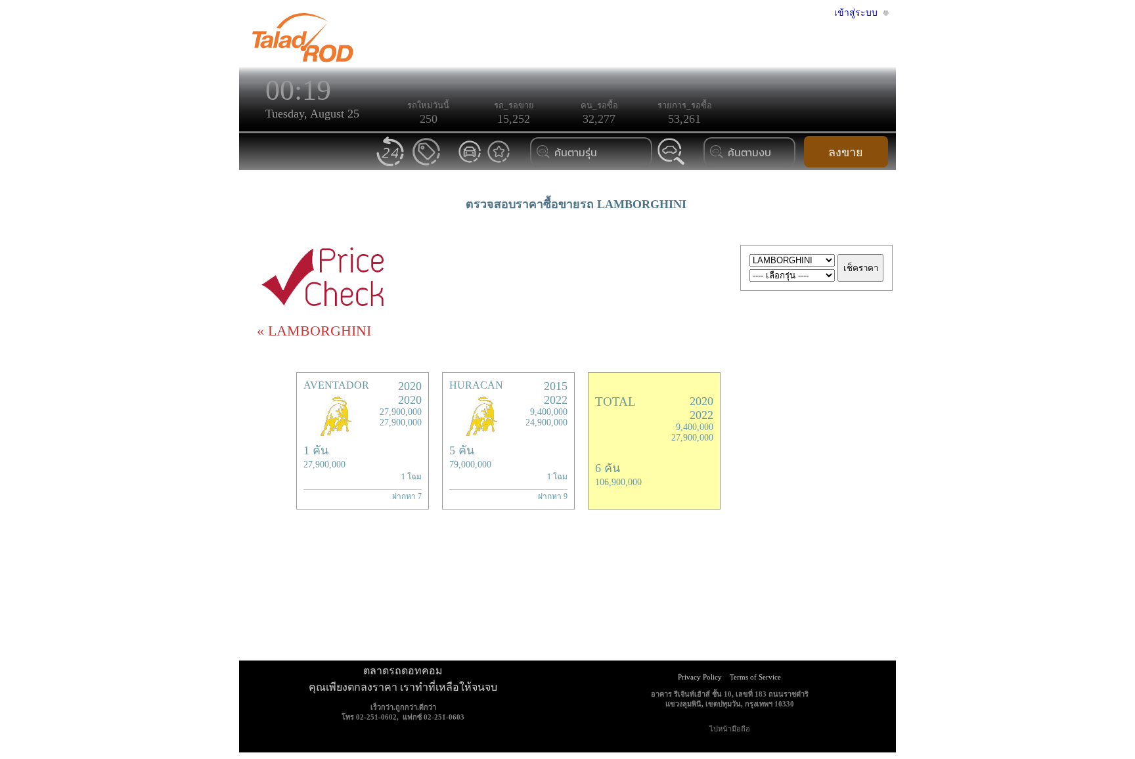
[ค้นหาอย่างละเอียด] (671, 164)
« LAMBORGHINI (314, 330)
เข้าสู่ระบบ (856, 13)
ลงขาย (845, 152)
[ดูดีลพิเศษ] (426, 165)
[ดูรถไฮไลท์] (498, 162)
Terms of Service (755, 677)
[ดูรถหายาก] (469, 162)
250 (428, 118)
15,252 (513, 118)
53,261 (684, 118)
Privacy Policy (700, 677)
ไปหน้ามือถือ (729, 729)
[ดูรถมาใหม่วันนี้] (390, 165)
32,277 (599, 118)
